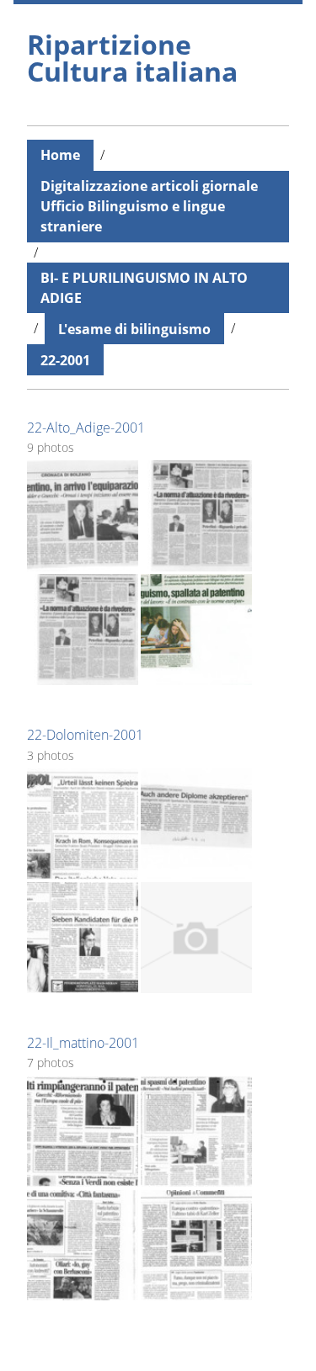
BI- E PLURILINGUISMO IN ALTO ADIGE (144, 287)
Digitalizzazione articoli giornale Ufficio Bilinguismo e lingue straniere (149, 206)
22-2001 (65, 360)
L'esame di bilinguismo (134, 329)
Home (60, 155)
